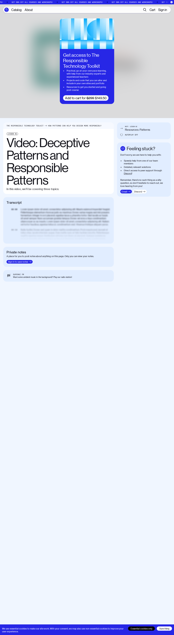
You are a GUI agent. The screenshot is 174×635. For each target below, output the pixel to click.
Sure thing (164, 628)
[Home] (6, 10)
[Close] (172, 2)
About (29, 10)
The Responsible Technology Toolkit (25, 126)
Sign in (162, 10)
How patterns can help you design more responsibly (74, 126)
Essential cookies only (141, 628)
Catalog (16, 10)
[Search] (145, 10)
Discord (128, 173)
